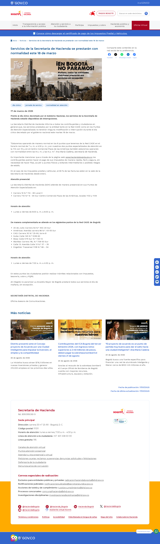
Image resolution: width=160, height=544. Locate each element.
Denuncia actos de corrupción (33, 466)
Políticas (46, 517)
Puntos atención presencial (32, 451)
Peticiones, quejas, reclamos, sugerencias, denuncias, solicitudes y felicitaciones (57, 458)
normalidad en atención (56, 105)
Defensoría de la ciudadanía (32, 462)
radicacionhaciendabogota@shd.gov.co (84, 480)
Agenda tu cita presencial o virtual (35, 455)
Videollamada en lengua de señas (82, 517)
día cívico (16, 105)
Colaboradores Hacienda (127, 517)
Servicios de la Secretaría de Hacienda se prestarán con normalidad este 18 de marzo (66, 41)
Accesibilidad (59, 517)
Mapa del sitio (107, 517)
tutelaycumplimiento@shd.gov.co (75, 488)
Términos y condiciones (28, 517)
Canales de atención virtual (31, 447)
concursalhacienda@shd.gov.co (58, 491)
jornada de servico (34, 105)
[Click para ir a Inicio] (25, 13)
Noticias (23, 41)
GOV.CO (145, 3)
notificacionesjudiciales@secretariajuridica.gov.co (68, 484)
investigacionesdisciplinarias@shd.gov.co (69, 495)
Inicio (14, 40)
